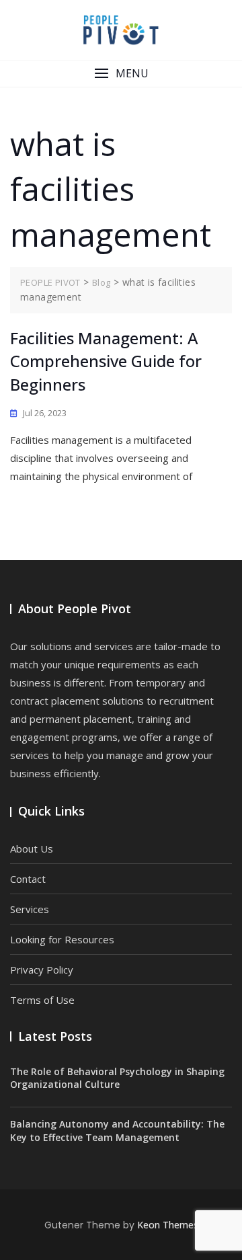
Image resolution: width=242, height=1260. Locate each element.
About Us (31, 848)
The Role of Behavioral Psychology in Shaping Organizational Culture (117, 1078)
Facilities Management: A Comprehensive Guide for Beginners (106, 361)
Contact (28, 878)
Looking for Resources (62, 939)
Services (29, 909)
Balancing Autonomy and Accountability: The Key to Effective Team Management (117, 1130)
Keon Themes (167, 1224)
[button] (121, 73)
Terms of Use (42, 1000)
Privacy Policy (41, 969)
